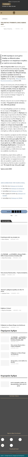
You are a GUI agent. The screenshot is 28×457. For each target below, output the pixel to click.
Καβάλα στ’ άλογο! (6, 308)
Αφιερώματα (4, 18)
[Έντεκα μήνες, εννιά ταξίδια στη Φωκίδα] (5, 363)
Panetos (3, 274)
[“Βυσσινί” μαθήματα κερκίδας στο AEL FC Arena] (14, 282)
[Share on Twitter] (16, 211)
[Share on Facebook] (13, 211)
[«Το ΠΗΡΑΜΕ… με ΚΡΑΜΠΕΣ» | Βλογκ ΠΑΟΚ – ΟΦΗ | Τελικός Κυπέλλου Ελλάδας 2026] (14, 246)
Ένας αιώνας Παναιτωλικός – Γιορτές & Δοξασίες (14, 272)
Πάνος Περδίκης (5, 239)
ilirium (25, 455)
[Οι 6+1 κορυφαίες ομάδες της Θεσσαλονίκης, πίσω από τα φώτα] (5, 384)
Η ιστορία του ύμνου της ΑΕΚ (9, 6)
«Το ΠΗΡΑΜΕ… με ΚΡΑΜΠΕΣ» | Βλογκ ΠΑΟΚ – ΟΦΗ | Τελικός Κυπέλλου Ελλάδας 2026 (19, 339)
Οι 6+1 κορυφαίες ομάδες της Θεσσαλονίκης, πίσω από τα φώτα (18, 384)
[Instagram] (11, 439)
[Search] (26, 13)
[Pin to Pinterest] (18, 211)
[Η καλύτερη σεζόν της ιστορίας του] (14, 229)
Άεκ (16, 215)
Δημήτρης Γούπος (5, 293)
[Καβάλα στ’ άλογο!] (14, 301)
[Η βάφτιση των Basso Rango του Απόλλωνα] (14, 317)
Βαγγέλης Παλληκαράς (6, 310)
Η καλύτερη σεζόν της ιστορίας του (10, 237)
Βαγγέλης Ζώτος (5, 327)
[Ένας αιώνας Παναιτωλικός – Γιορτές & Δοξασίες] (14, 265)
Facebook (14, 453)
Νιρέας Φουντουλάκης (6, 257)
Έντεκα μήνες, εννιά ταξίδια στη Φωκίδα (19, 361)
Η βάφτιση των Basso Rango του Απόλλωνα (13, 325)
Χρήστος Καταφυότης (8, 28)
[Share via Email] (20, 211)
